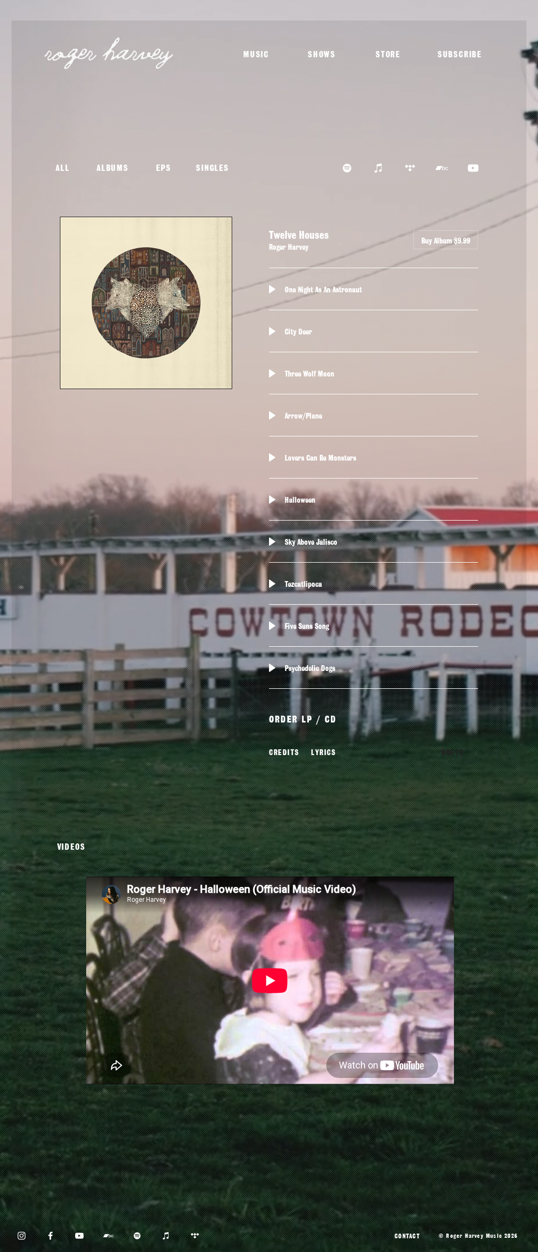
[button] (460, 53)
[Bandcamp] (441, 168)
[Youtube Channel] (473, 168)
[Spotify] (347, 168)
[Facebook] (50, 1235)
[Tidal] (410, 168)
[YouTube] (79, 1235)
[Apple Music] (378, 168)
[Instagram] (21, 1235)
